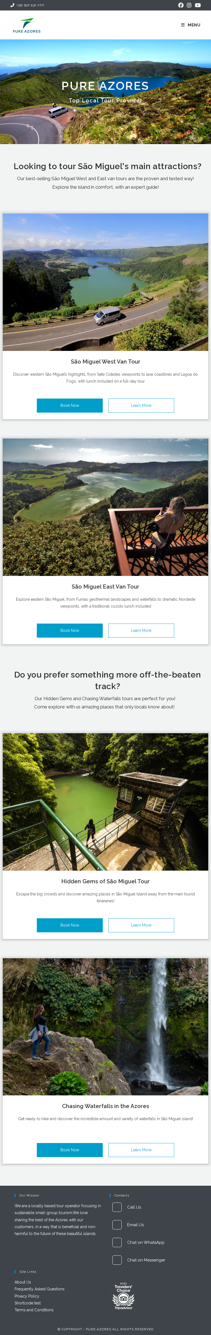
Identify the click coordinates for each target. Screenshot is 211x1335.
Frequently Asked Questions (40, 1289)
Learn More (141, 405)
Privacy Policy (27, 1296)
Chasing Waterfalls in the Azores (105, 1106)
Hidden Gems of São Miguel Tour (105, 881)
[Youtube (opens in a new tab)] (197, 5)
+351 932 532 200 (30, 5)
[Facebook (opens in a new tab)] (181, 5)
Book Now (69, 405)
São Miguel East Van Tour (105, 586)
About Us (23, 1282)
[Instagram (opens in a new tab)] (189, 5)
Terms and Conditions (34, 1310)
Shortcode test (28, 1303)
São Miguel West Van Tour (105, 361)
